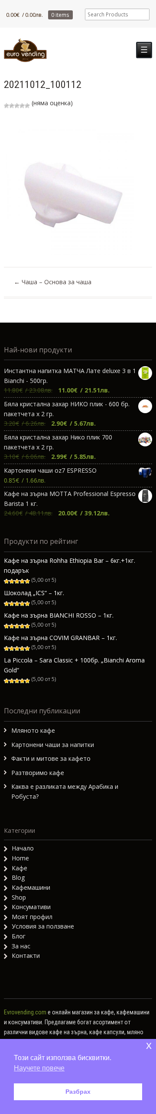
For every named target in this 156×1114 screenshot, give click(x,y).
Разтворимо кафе (37, 773)
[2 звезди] (11, 105)
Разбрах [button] (78, 1091)
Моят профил (32, 917)
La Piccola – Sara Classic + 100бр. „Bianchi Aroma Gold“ (74, 665)
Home (20, 858)
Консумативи (31, 907)
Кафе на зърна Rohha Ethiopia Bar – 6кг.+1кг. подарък (69, 565)
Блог (19, 936)
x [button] (149, 1045)
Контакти (26, 955)
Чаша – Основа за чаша (52, 282)
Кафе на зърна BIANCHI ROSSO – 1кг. (59, 615)
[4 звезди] (22, 105)
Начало (23, 848)
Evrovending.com (25, 1012)
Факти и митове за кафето (51, 758)
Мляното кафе (33, 730)
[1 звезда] (6, 105)
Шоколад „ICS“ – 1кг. (34, 593)
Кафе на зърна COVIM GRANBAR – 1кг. (60, 638)
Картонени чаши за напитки (52, 745)
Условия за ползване (43, 926)
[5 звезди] (27, 105)
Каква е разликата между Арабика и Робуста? (64, 791)
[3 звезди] (17, 105)
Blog (18, 877)
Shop (19, 897)
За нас (21, 946)
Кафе (19, 868)
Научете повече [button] (39, 1068)
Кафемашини (31, 887)
